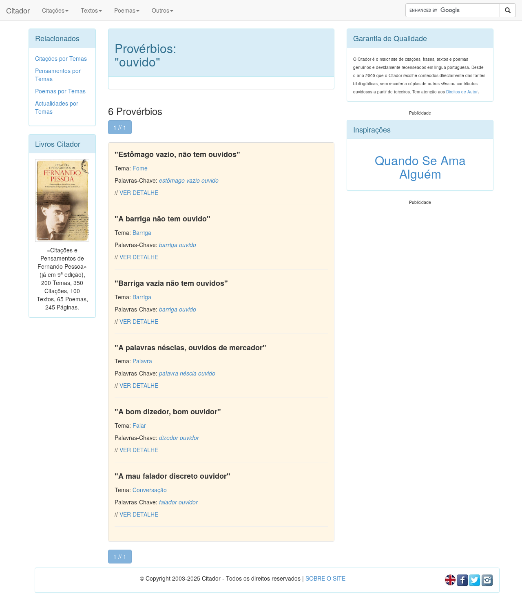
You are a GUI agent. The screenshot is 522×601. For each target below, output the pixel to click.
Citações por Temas (61, 58)
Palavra (142, 361)
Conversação (150, 490)
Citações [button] (53, 10)
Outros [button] (160, 10)
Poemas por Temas (60, 91)
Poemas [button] (124, 10)
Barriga (142, 232)
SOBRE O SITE (325, 578)
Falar (139, 425)
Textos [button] (89, 10)
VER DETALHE (138, 192)
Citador (18, 10)
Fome (140, 168)
